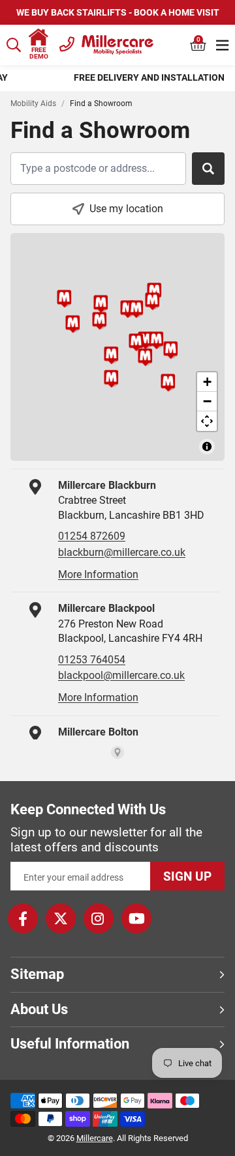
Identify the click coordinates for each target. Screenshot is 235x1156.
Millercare (94, 1138)
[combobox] (14, 45)
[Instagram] (99, 918)
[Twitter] (61, 918)
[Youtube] (136, 918)
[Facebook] (23, 918)
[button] (198, 45)
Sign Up (187, 876)
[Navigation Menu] (222, 45)
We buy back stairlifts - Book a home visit (117, 12)
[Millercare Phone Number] (66, 42)
